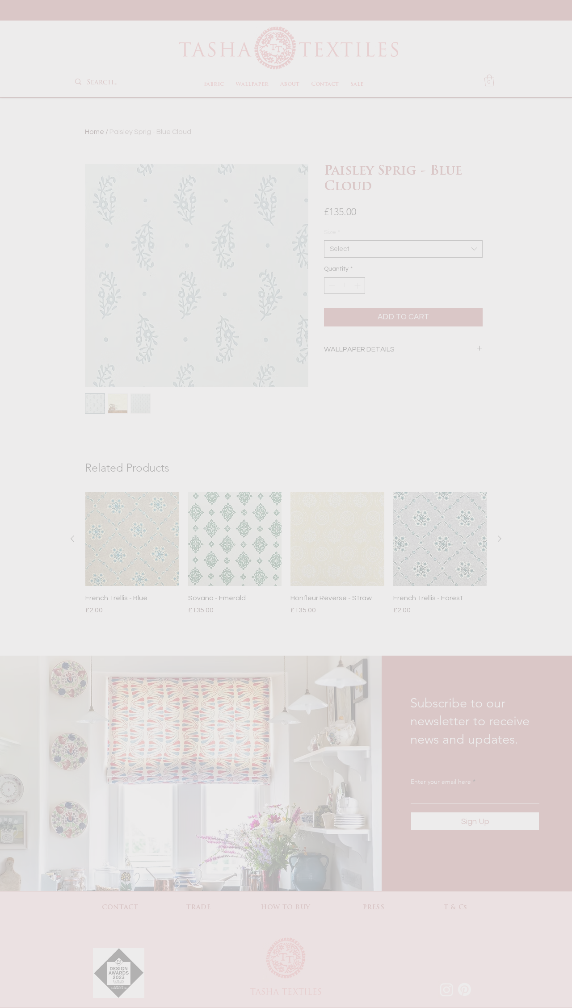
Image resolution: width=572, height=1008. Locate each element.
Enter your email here (176, 507)
